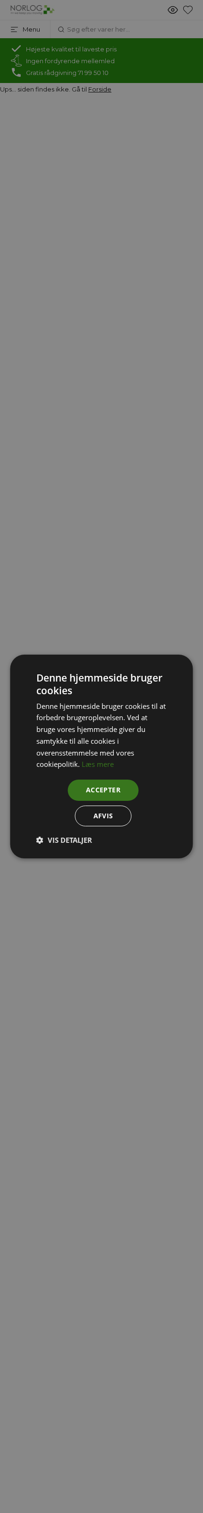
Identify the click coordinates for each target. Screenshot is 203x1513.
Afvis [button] (103, 815)
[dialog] (101, 756)
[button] (64, 840)
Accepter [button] (103, 789)
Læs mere (98, 764)
